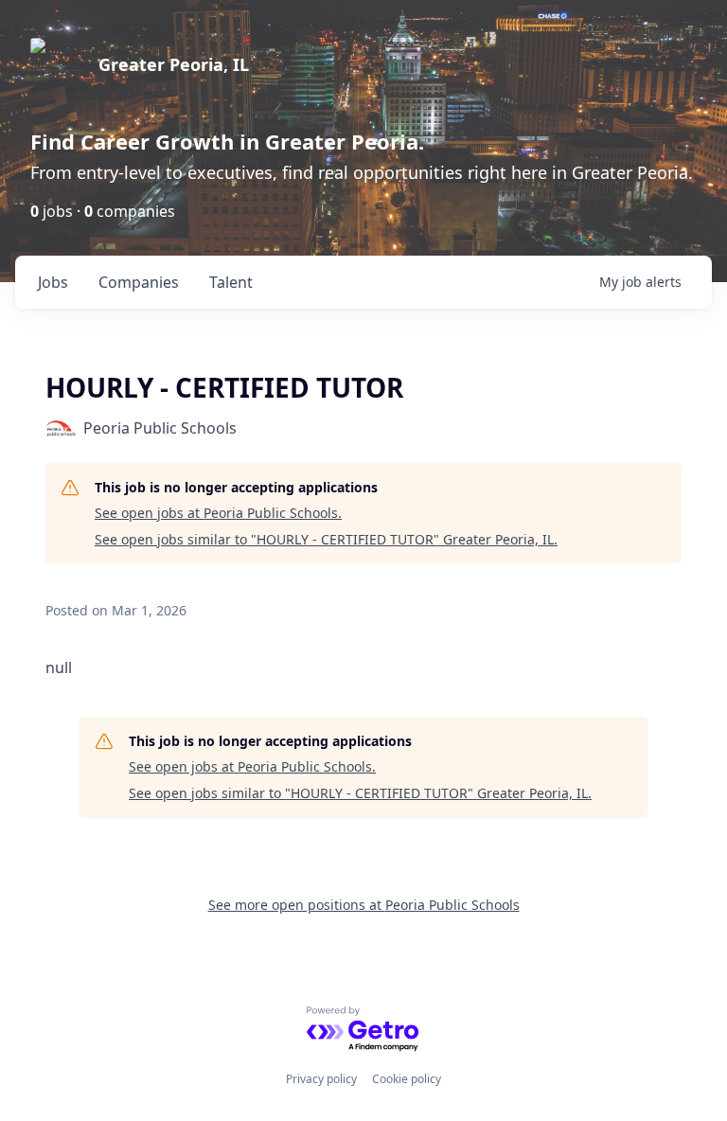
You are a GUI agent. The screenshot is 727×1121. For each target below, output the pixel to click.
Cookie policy (406, 1079)
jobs (53, 282)
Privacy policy (321, 1079)
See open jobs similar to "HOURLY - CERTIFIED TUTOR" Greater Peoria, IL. (326, 539)
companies (138, 282)
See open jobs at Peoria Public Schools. (218, 513)
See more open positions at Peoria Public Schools (364, 905)
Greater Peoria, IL (173, 64)
